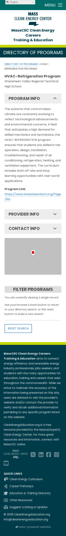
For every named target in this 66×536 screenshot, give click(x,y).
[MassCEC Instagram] (56, 456)
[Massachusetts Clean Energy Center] (16, 458)
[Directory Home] (33, 25)
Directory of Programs (21, 64)
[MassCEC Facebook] (48, 456)
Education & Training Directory (30, 493)
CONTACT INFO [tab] (24, 228)
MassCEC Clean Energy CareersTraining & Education (33, 35)
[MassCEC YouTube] (6, 464)
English (13, 2)
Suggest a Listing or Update (28, 507)
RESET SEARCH (18, 328)
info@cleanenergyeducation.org (26, 519)
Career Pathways (21, 486)
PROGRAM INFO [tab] (24, 98)
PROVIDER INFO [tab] (24, 214)
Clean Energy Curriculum (26, 479)
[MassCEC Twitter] (33, 456)
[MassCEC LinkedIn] (40, 456)
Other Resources (20, 500)
